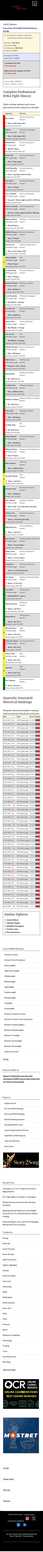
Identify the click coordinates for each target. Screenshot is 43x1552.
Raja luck (6, 1501)
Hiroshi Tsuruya (10, 628)
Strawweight (9, 1008)
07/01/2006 (7, 825)
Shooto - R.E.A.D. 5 (14, 660)
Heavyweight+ (10, 965)
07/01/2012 (7, 732)
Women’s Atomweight (13, 1046)
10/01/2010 (7, 759)
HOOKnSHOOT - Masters (17, 596)
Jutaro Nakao (10, 321)
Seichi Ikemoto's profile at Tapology (19, 38)
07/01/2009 (7, 778)
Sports (5, 1330)
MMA (5, 1292)
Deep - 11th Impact (14, 494)
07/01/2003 (7, 864)
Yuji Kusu (8, 668)
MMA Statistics (9, 1303)
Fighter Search (10, 1103)
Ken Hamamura (13, 932)
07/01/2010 (7, 763)
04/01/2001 (7, 898)
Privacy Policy (29, 1514)
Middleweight (9, 976)
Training (6, 1346)
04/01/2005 (7, 844)
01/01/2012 (7, 739)
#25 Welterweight (10, 73)
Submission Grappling (11, 1335)
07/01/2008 (7, 794)
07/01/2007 (7, 809)
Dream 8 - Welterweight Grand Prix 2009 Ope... (24, 213)
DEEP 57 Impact (13, 149)
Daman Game (8, 1479)
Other (5, 1319)
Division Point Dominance (14, 960)
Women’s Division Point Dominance (18, 1019)
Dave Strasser (10, 539)
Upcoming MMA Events (13, 1125)
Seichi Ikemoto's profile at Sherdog (18, 35)
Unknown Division (11, 1052)
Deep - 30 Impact (13, 277)
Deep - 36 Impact (13, 238)
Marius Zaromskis (11, 206)
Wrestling (7, 1362)
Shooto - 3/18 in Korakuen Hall (18, 519)
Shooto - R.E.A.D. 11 (14, 622)
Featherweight (10, 992)
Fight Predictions (9, 1260)
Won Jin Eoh (9, 334)
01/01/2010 (7, 771)
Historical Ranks (9, 1276)
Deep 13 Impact (13, 455)
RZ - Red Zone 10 (14, 379)
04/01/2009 (7, 782)
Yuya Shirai (9, 181)
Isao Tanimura (10, 680)
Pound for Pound (11, 955)
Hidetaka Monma (11, 219)
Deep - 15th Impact (14, 417)
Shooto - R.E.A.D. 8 (14, 647)
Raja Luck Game (9, 1370)
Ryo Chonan (19, 84)
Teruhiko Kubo (10, 385)
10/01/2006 (7, 821)
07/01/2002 (7, 879)
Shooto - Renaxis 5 (14, 685)
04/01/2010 (7, 767)
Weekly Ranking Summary (14, 1119)
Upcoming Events (9, 1357)
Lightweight (9, 987)
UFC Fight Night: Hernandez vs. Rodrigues (19, 1197)
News (5, 1313)
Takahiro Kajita (13, 923)
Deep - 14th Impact (14, 443)
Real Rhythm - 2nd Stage (16, 340)
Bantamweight (10, 998)
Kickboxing (7, 1286)
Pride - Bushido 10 (14, 315)
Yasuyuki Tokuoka (11, 476)
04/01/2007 (7, 813)
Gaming (6, 1270)
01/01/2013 (7, 724)
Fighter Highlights (10, 1265)
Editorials (6, 1243)
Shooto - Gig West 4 (14, 481)
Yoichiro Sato (12, 929)
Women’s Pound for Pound (14, 1014)
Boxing (5, 1238)
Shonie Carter (10, 513)
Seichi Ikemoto (10, 24)
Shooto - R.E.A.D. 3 (14, 673)
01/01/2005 (7, 848)
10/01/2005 (7, 836)
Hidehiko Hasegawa (12, 232)
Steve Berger (9, 577)
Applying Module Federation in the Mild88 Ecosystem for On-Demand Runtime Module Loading (20, 1213)
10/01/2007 (7, 805)
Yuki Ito (8, 130)
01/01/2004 (7, 856)
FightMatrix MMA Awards (14, 1135)
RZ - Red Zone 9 (13, 404)
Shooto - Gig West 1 (14, 609)
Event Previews (9, 1249)
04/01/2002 (7, 883)
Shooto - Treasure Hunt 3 (16, 558)
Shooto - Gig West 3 (14, 532)
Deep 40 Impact (13, 225)
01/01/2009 (7, 786)
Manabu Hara (10, 374)
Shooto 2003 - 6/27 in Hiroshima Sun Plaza (22, 507)
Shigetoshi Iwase (10, 527)
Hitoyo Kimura (10, 463)
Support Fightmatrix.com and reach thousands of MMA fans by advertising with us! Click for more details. (21, 1079)
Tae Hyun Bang (10, 270)
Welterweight (9, 981)
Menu (34, 3)
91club (5, 1059)
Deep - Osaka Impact (15, 162)
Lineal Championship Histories (16, 1130)
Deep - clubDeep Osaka (15, 391)
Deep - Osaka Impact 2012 (17, 136)
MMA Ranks (7, 1297)
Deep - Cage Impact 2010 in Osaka (19, 174)
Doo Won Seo (9, 245)
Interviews (7, 1281)
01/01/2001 (7, 902)
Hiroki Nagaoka (10, 436)
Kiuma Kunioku (10, 257)
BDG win (6, 1490)
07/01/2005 (7, 840)
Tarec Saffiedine (10, 194)
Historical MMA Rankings (14, 1114)
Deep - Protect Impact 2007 (17, 251)
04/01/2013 (7, 720)
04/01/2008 (7, 798)
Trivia (5, 1351)
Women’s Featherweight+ (14, 1025)
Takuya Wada (10, 551)
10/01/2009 (7, 774)
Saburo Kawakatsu (11, 641)
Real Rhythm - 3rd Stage (16, 328)
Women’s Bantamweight (13, 1030)
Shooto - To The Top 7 (15, 583)
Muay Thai (7, 1308)
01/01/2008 (7, 802)
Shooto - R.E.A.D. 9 (14, 634)
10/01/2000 (7, 906)
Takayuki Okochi (11, 604)
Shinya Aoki (9, 411)
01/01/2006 (7, 833)
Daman (15, 1534)
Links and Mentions (12, 1141)
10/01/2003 (7, 860)
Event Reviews (8, 1254)
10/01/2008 (7, 790)
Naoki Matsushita (11, 168)
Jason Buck (9, 590)
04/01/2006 (7, 829)
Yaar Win (18, 1536)
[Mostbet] (21, 1452)
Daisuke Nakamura (11, 283)
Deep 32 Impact (13, 264)
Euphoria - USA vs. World (16, 366)
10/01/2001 (7, 891)
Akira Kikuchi (10, 500)
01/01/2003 (7, 871)
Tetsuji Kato (9, 564)
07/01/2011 (7, 747)
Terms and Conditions (16, 1521)
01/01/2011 (7, 755)
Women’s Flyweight (12, 1035)
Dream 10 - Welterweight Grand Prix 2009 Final (24, 200)
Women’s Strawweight (13, 1041)
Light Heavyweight (11, 971)
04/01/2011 (7, 751)
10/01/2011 (7, 743)
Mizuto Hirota (10, 142)
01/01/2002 (7, 887)
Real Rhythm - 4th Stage (16, 302)
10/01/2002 (7, 875)
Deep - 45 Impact (13, 187)
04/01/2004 (7, 852)
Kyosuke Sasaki (10, 489)
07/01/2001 (7, 895)
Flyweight (8, 1003)
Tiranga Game (28, 1536)
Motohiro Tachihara (12, 399)
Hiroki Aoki (9, 155)
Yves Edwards (10, 308)
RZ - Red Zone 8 (13, 430)
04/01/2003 (7, 867)
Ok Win (6, 1468)
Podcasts (6, 1324)
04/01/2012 (7, 736)
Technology (7, 1340)
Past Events (9, 1146)
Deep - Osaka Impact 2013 (17, 123)
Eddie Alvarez (10, 360)
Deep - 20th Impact (14, 353)
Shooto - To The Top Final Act (18, 570)
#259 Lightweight (10, 66)
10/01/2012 (7, 728)
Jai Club (9, 1534)
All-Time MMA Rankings (14, 1109)
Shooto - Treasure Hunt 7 (16, 545)
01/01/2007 (7, 817)
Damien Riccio (10, 616)
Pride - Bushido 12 (14, 289)
